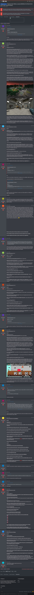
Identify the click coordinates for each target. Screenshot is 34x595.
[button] (1, 1)
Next (8, 23)
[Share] (31, 25)
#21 (33, 25)
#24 (33, 163)
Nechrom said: (9, 165)
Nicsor (2, 6)
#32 (33, 384)
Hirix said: (8, 27)
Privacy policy (26, 591)
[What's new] (31, 1)
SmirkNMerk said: (9, 180)
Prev (2, 23)
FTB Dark (2, 591)
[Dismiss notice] (32, 9)
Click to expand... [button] (20, 34)
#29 (33, 284)
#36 (33, 472)
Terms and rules (21, 591)
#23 (33, 125)
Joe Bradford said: (9, 401)
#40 (33, 562)
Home (18, 580)
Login (1, 587)
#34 (33, 417)
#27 (33, 238)
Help (28, 591)
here (30, 9)
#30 (33, 314)
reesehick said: (9, 386)
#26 (33, 205)
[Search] (33, 1)
